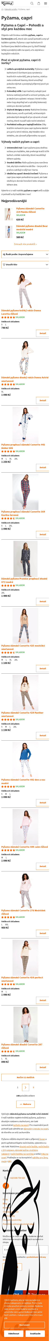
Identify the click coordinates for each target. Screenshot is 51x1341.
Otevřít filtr (11, 264)
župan (42, 1139)
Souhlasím (35, 1333)
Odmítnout (13, 1333)
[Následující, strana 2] (25, 1087)
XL (2, 391)
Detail (43, 333)
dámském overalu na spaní (36, 1128)
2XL (16, 458)
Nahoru (27, 1104)
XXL (6, 924)
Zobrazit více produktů (24, 244)
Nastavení (24, 1324)
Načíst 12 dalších (25, 1077)
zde (5, 1318)
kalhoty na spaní (21, 1125)
